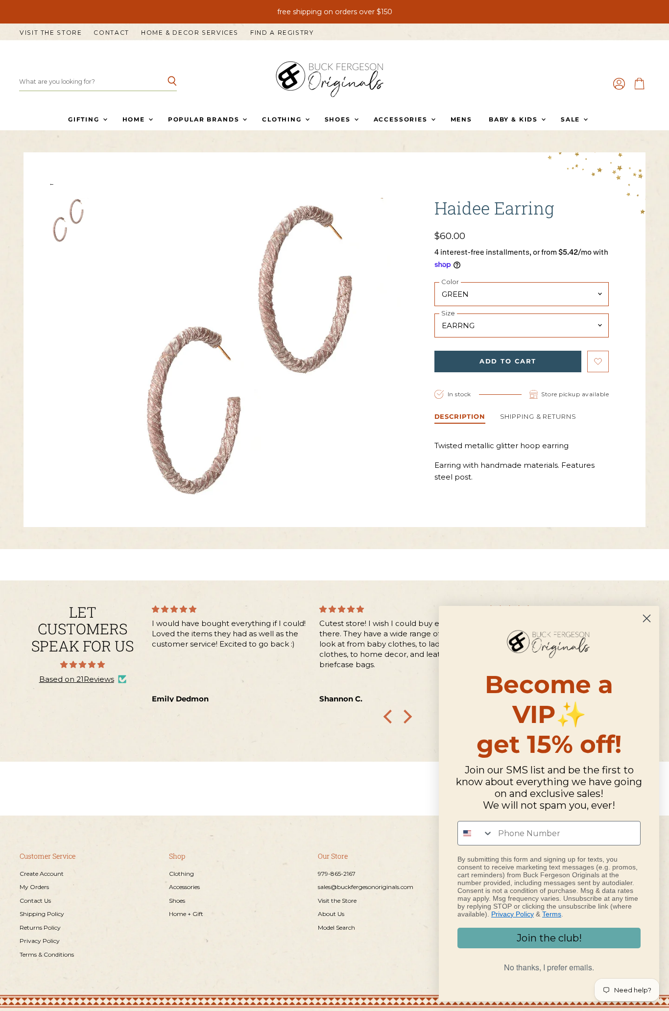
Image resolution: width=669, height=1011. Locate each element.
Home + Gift (186, 913)
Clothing (283, 119)
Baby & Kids (514, 119)
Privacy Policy (40, 940)
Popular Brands (204, 119)
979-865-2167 (337, 873)
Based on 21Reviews (76, 679)
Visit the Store (51, 32)
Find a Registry (281, 32)
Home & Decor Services (190, 32)
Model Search (336, 927)
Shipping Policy (42, 913)
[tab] (459, 417)
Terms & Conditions (47, 954)
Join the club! (549, 938)
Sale (571, 119)
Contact (111, 32)
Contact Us (35, 900)
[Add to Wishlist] (598, 361)
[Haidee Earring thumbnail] (68, 220)
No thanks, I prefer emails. (549, 967)
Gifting (85, 119)
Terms (551, 914)
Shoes (339, 119)
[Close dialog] (646, 618)
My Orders (34, 887)
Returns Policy (40, 927)
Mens (461, 119)
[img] (82, 664)
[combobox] (475, 833)
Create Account (42, 873)
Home (134, 119)
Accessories (402, 119)
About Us (331, 913)
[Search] (164, 82)
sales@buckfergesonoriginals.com (365, 887)
